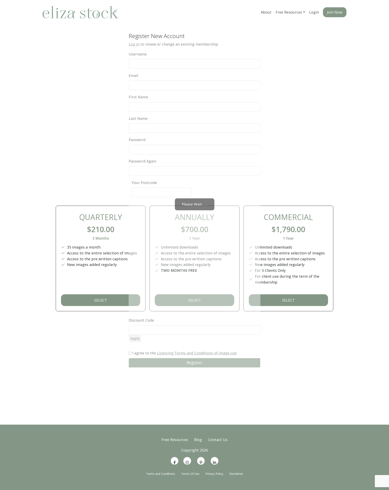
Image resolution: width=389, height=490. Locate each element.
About (266, 12)
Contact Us (218, 439)
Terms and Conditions (160, 474)
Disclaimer (236, 474)
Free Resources (289, 12)
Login (314, 12)
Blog (198, 439)
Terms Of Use (190, 474)
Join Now (334, 12)
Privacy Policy (214, 474)
